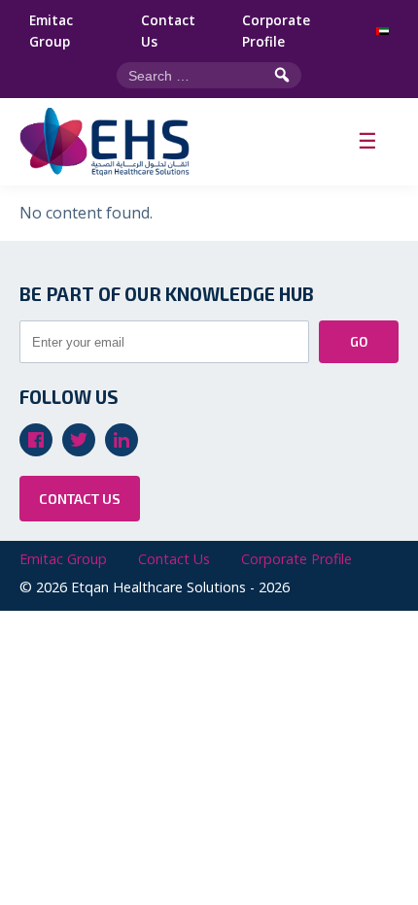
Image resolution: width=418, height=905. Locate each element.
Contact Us (168, 30)
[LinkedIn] (121, 439)
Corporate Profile (276, 30)
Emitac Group (51, 30)
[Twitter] (78, 439)
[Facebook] (35, 439)
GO (358, 342)
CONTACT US (80, 498)
